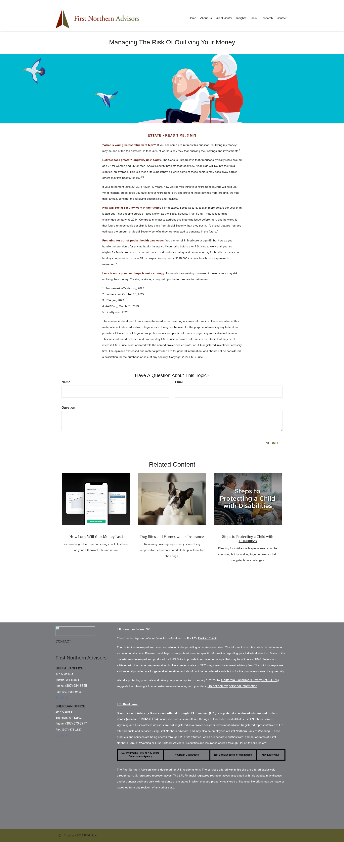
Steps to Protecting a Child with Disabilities (247, 539)
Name (66, 382)
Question (68, 407)
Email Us (62, 697)
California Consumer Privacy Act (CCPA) (250, 680)
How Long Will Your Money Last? (96, 537)
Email (179, 382)
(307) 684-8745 (76, 685)
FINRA (144, 719)
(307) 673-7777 (76, 723)
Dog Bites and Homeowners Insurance (172, 537)
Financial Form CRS (136, 629)
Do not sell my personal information (232, 686)
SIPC (153, 719)
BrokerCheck (207, 638)
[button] (206, 18)
